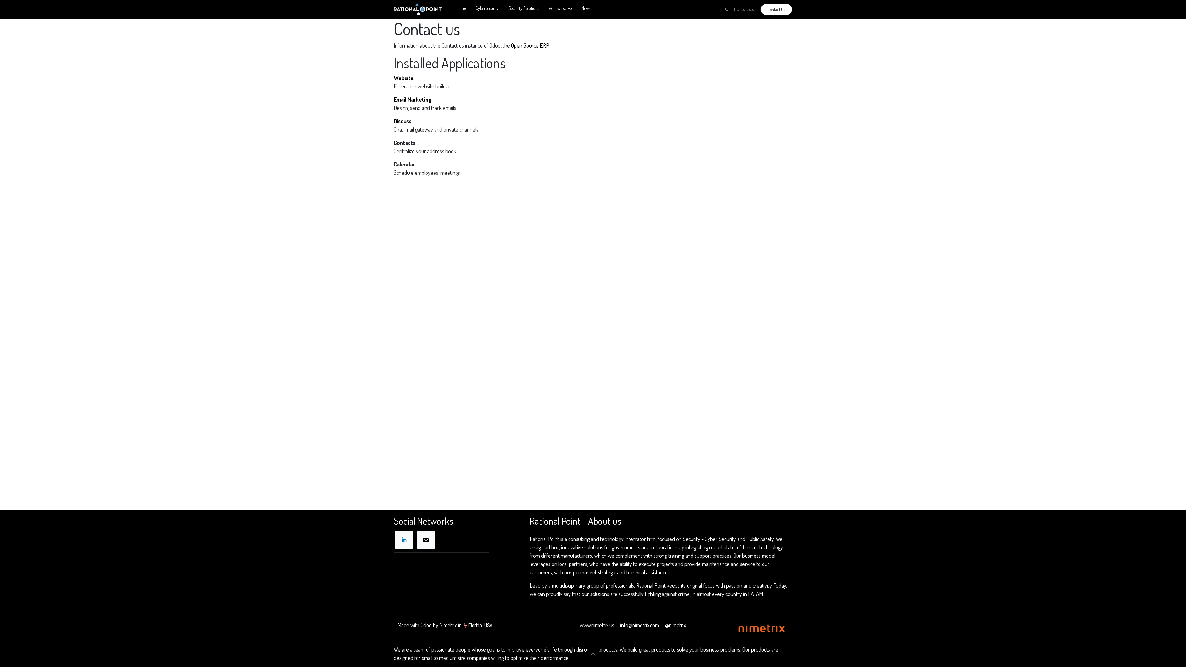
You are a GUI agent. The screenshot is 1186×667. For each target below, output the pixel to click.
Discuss (402, 121)
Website (404, 77)
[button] (593, 654)
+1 (742, 9)
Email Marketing (412, 99)
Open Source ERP (530, 45)
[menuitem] (461, 9)
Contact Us (776, 9)
